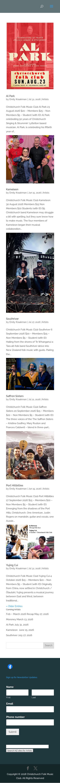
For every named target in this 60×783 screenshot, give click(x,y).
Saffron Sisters (15, 396)
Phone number (16, 717)
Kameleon (12, 189)
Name (10, 686)
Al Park (10, 96)
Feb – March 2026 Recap (20, 614)
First (8, 697)
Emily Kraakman (18, 99)
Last (34, 697)
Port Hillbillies (14, 485)
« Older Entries (14, 606)
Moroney (11, 619)
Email (10, 703)
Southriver (12, 318)
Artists (45, 99)
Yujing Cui (12, 565)
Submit (12, 731)
